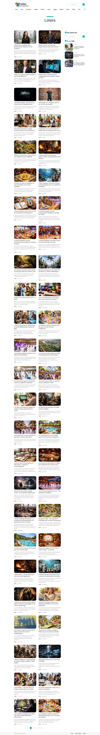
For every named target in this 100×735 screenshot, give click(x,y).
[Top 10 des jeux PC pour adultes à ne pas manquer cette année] (69, 55)
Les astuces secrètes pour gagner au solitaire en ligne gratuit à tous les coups (24, 409)
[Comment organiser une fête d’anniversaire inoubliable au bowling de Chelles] (50, 203)
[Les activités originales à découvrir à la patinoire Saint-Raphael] (25, 345)
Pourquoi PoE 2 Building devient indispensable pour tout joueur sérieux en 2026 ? (49, 76)
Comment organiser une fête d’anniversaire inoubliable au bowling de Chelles (49, 212)
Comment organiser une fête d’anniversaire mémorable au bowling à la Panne (25, 242)
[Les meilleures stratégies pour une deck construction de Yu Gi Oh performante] (69, 63)
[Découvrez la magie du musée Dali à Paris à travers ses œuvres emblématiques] (25, 622)
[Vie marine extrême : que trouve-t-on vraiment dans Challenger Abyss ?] (25, 94)
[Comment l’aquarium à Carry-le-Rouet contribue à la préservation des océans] (50, 566)
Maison (75, 44)
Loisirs (15, 56)
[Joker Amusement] (22, 4)
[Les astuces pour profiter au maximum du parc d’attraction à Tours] (50, 373)
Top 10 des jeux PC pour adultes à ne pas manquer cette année (79, 55)
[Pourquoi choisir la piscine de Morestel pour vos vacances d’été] (25, 540)
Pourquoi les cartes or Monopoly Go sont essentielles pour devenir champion (24, 184)
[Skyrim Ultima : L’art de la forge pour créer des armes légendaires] (25, 566)
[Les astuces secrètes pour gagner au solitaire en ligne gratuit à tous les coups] (25, 399)
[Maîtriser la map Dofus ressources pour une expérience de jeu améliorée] (25, 147)
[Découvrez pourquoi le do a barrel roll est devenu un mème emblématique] (50, 261)
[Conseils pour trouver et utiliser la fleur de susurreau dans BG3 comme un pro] (25, 261)
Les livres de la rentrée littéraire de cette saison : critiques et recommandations (23, 464)
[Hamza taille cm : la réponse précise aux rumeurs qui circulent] (50, 94)
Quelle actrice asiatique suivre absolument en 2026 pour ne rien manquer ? (23, 46)
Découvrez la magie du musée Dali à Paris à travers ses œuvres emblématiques (24, 631)
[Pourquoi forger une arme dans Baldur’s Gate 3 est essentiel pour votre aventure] (50, 147)
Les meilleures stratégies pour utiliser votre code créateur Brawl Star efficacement (24, 715)
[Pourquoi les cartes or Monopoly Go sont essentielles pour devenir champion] (25, 175)
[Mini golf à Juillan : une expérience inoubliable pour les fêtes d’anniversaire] (50, 510)
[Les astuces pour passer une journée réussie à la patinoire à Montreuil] (25, 373)
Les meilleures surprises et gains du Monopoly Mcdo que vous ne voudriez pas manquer (49, 715)
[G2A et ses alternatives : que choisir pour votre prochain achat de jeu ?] (50, 289)
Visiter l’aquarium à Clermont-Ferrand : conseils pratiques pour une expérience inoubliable (49, 184)
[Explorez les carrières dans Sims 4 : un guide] (25, 289)
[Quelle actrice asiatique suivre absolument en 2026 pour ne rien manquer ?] (25, 37)
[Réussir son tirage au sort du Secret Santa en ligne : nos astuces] (50, 540)
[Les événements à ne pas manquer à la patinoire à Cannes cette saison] (25, 427)
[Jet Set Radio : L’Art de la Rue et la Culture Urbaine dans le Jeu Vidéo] (25, 679)
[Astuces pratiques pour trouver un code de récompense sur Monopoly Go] (25, 203)
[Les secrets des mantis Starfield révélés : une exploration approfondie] (25, 483)
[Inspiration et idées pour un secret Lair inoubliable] (50, 651)
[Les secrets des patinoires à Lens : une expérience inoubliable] (50, 483)
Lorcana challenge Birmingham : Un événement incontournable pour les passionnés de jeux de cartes (24, 520)
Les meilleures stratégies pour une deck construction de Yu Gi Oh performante (79, 63)
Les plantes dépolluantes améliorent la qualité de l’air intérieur (79, 47)
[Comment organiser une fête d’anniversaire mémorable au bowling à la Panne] (25, 232)
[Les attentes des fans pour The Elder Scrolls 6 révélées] (50, 399)
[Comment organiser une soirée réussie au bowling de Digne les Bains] (50, 232)
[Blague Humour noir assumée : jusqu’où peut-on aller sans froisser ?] (50, 37)
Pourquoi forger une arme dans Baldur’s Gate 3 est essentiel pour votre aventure (50, 156)
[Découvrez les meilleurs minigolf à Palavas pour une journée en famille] (50, 622)
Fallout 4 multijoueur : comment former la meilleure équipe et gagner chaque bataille (25, 661)
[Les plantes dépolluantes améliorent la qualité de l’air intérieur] (69, 47)
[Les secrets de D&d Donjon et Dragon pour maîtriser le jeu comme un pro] (50, 455)
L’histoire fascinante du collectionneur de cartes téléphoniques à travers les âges (24, 327)
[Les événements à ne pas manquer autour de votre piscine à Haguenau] (50, 427)
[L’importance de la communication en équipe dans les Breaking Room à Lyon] (50, 120)
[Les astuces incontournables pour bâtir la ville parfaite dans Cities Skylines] (50, 345)
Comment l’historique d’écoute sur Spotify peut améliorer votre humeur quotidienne (49, 603)
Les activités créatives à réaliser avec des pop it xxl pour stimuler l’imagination (49, 327)
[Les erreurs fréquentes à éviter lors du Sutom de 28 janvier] (50, 679)
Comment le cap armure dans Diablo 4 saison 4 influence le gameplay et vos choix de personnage (25, 603)
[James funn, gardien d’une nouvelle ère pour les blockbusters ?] (25, 66)
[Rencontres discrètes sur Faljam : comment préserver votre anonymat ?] (25, 120)
